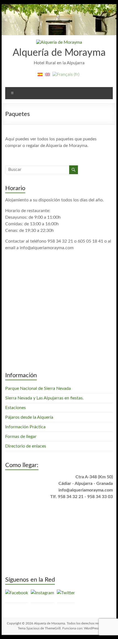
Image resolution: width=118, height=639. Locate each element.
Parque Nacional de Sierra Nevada (38, 388)
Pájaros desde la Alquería (29, 417)
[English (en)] (47, 76)
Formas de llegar (20, 436)
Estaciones (15, 407)
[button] (59, 42)
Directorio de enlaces (25, 446)
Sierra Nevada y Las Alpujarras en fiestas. (44, 398)
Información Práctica (25, 427)
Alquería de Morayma (59, 53)
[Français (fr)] (65, 76)
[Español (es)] (40, 76)
